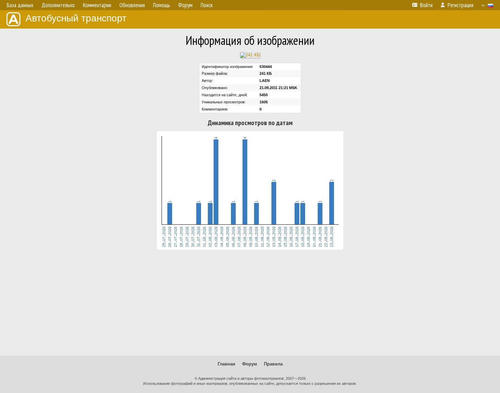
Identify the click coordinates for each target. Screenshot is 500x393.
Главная (226, 363)
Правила (273, 363)
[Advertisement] (250, 303)
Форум (249, 363)
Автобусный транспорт (76, 18)
